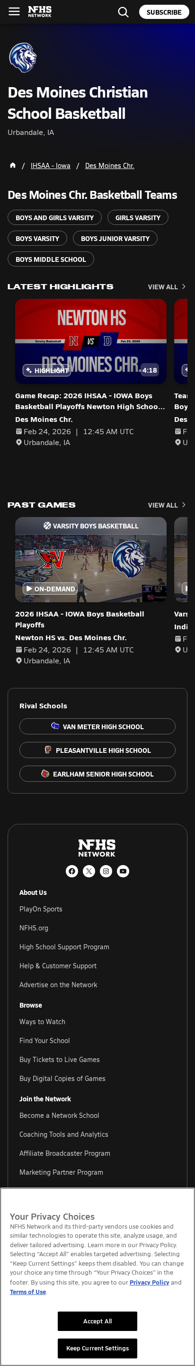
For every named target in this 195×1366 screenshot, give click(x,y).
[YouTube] (123, 871)
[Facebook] (72, 871)
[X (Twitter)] (89, 871)
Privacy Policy (149, 1281)
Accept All (97, 1321)
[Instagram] (106, 871)
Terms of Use (28, 1291)
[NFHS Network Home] (40, 12)
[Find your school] (123, 11)
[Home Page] (13, 165)
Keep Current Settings (97, 1348)
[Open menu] (14, 11)
